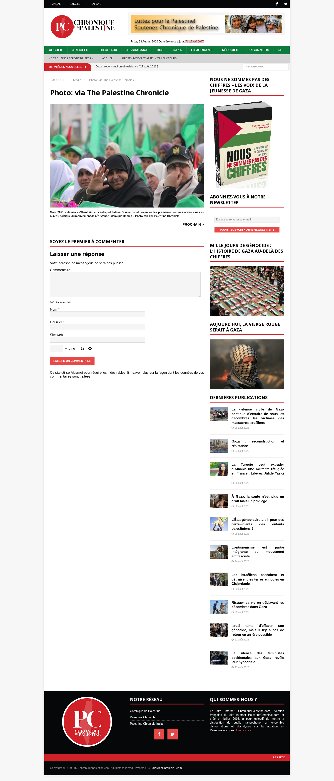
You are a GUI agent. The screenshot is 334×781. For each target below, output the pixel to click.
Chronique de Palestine (145, 711)
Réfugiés (230, 50)
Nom (54, 309)
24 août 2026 (242, 561)
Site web (56, 335)
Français (55, 3)
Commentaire (60, 270)
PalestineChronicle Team (166, 768)
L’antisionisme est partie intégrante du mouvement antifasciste (258, 551)
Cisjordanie (202, 50)
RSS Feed (279, 757)
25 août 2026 (242, 533)
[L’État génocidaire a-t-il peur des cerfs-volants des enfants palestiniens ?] (219, 524)
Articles (80, 50)
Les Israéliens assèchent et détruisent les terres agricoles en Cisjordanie (258, 579)
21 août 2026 (242, 667)
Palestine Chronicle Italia (146, 723)
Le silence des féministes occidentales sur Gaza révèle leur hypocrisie (258, 657)
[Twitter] (286, 4)
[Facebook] (277, 4)
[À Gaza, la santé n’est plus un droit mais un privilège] (219, 501)
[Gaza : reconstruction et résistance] (219, 446)
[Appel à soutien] (206, 31)
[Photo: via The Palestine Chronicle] (127, 206)
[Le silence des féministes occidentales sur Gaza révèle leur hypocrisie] (219, 658)
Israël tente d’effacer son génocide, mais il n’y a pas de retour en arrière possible (258, 630)
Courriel (56, 322)
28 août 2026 (242, 427)
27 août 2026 (242, 451)
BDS (160, 50)
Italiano (96, 3)
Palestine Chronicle (142, 717)
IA (280, 50)
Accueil (56, 50)
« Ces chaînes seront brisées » (71, 58)
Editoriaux (107, 50)
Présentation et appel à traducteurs (149, 58)
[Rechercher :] (266, 66)
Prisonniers (258, 50)
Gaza (177, 50)
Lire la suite (243, 730)
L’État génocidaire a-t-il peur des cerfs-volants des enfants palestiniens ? (258, 524)
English (75, 3)
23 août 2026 (242, 589)
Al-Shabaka (136, 50)
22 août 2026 (242, 639)
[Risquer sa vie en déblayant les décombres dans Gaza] (219, 607)
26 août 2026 (242, 483)
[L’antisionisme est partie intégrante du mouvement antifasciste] (219, 552)
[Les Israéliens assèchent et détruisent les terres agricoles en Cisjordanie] (219, 579)
